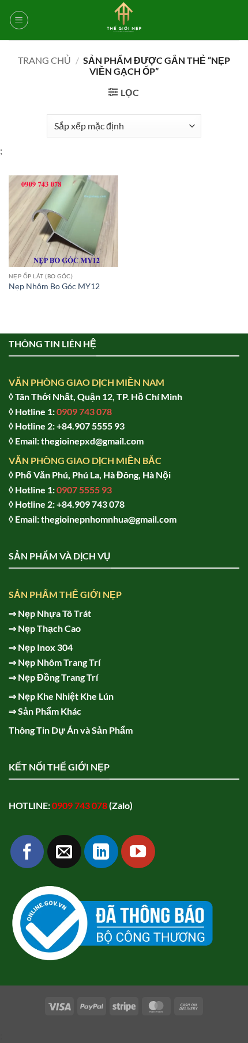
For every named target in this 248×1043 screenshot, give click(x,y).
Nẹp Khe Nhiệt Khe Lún (66, 696)
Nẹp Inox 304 (45, 647)
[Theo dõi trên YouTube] (138, 852)
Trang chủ (44, 60)
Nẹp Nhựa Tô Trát (54, 613)
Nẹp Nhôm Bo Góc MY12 (54, 286)
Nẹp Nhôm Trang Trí (59, 662)
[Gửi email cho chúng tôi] (64, 852)
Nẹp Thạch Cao (49, 628)
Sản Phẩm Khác (49, 710)
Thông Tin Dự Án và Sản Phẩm (71, 729)
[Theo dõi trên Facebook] (27, 852)
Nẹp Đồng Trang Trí (58, 677)
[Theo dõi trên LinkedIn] (101, 852)
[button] (19, 20)
